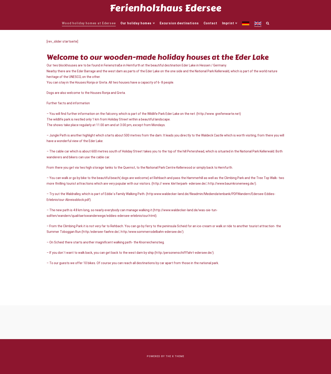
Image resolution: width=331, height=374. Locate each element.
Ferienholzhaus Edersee (165, 8)
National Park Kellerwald (212, 71)
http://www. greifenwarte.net (218, 114)
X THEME (178, 356)
